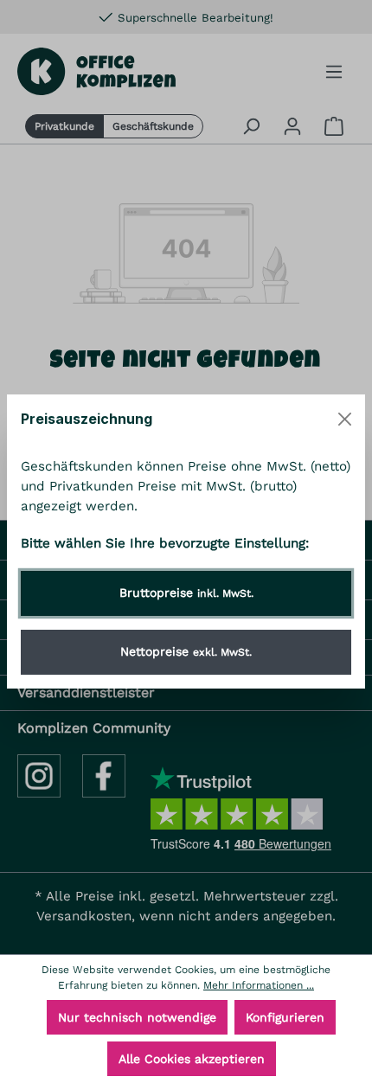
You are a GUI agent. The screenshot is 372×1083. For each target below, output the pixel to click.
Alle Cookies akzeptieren (192, 1059)
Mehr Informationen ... (258, 985)
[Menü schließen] (344, 419)
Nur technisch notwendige (137, 1017)
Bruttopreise (186, 592)
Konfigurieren (285, 1017)
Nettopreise (186, 651)
